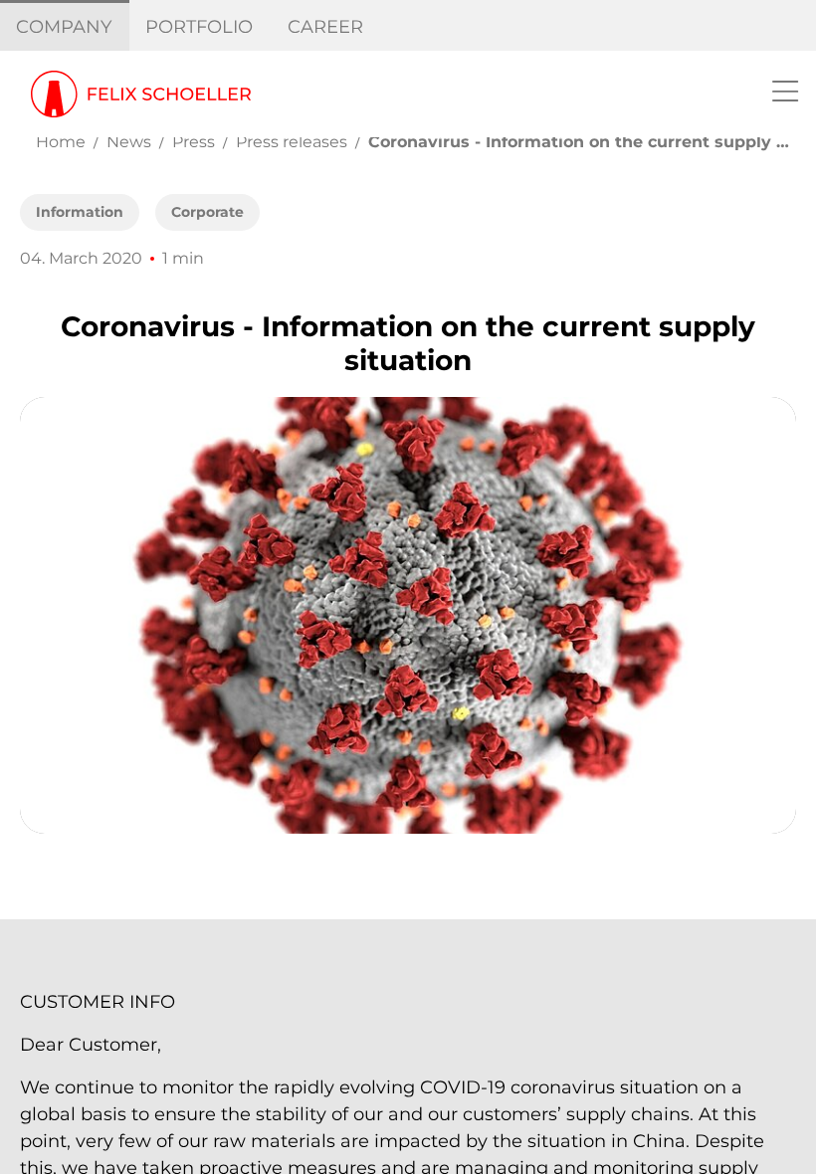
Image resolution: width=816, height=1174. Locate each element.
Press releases (291, 141)
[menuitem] (64, 27)
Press (193, 141)
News (128, 141)
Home (61, 141)
